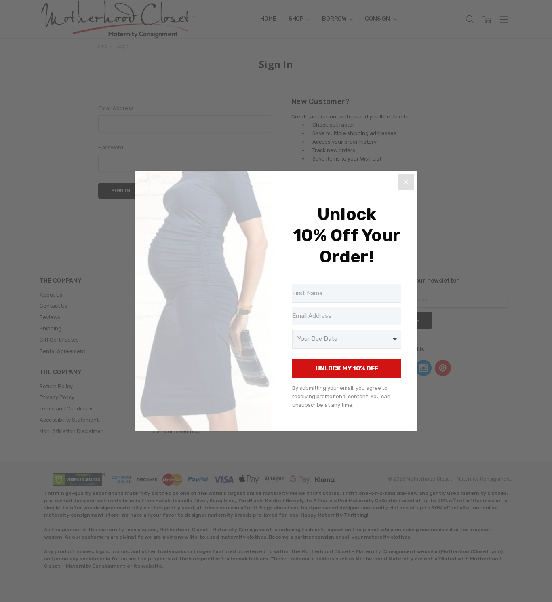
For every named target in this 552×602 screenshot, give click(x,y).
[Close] (406, 182)
